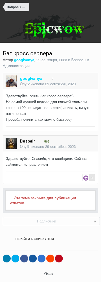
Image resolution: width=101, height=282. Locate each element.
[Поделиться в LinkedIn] (7, 258)
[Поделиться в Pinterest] (59, 258)
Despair (27, 141)
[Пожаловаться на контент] (85, 84)
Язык (49, 273)
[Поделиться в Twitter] (15, 258)
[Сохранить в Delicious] (41, 258)
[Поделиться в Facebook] (24, 258)
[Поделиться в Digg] (33, 258)
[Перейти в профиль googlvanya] (11, 81)
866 (46, 141)
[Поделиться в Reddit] (50, 258)
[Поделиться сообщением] (92, 84)
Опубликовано (48, 83)
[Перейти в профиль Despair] (11, 143)
